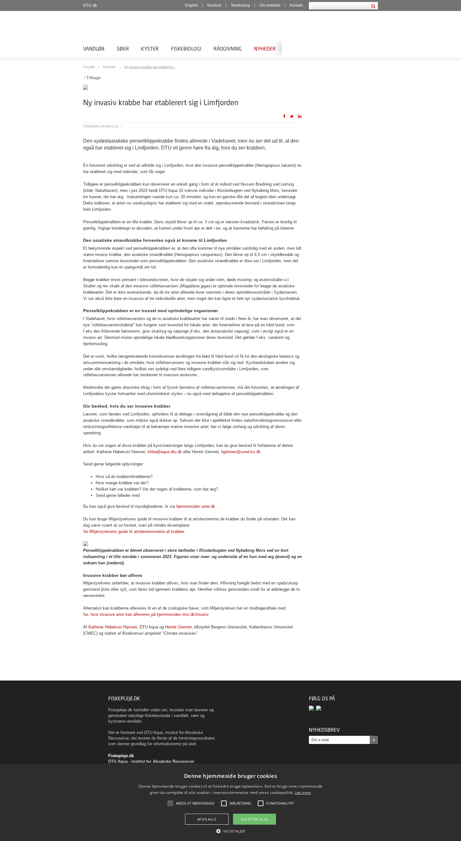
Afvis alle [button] (206, 819)
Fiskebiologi (186, 49)
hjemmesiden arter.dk (195, 506)
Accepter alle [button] (254, 819)
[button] (230, 830)
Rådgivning (228, 49)
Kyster (150, 49)
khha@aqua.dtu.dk (165, 451)
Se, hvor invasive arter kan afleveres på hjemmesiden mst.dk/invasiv (146, 614)
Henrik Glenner (178, 627)
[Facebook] (312, 708)
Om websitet (269, 5)
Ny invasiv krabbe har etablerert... (150, 67)
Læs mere (303, 792)
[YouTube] (319, 708)
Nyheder (265, 49)
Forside (89, 67)
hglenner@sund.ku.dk (241, 451)
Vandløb (93, 49)
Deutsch (214, 5)
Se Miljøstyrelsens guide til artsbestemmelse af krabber (133, 531)
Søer (123, 49)
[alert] (230, 802)
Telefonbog (240, 5)
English (191, 5)
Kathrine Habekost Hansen (112, 627)
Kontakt (296, 5)
